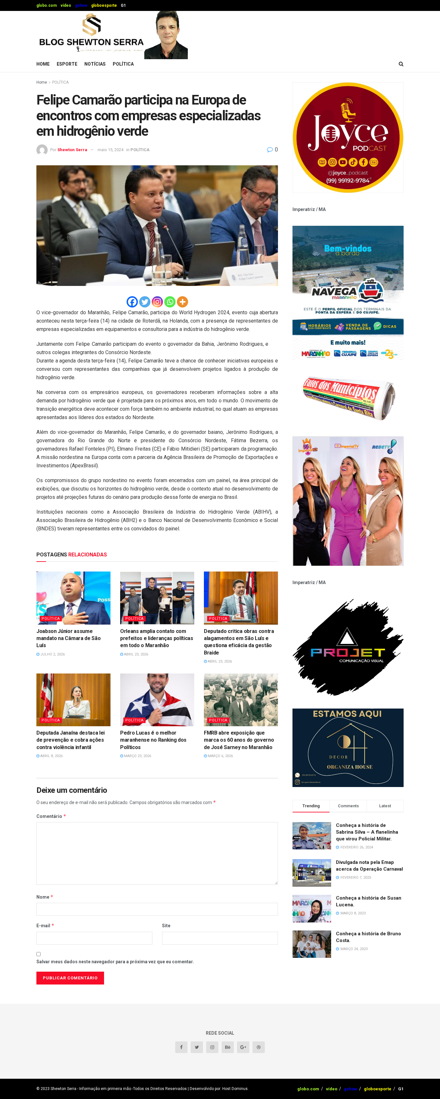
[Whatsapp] (170, 301)
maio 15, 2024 (110, 149)
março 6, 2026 (220, 756)
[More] (182, 301)
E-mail (45, 925)
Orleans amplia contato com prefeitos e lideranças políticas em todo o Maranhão (156, 638)
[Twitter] (144, 301)
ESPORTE (67, 64)
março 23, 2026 (137, 756)
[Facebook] (132, 301)
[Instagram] (157, 301)
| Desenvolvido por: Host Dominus (218, 1088)
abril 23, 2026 (135, 654)
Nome (44, 897)
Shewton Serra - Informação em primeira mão (91, 1088)
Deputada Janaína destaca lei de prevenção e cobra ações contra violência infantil (70, 740)
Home (43, 64)
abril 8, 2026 (50, 756)
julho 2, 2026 (52, 654)
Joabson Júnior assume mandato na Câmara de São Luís (68, 638)
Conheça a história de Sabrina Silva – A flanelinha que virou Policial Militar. (367, 832)
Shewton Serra (72, 149)
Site (166, 925)
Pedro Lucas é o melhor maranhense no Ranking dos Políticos (153, 740)
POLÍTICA (123, 64)
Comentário (51, 816)
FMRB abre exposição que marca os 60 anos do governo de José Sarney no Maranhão (239, 740)
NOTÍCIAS (95, 64)
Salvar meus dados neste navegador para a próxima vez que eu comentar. (115, 961)
